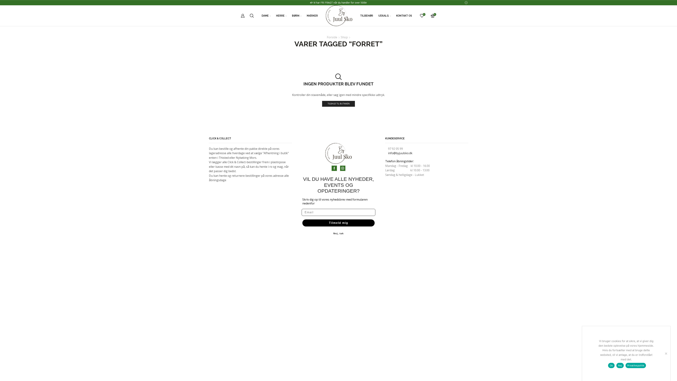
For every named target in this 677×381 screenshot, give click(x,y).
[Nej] (666, 353)
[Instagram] (342, 168)
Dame (265, 15)
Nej (620, 365)
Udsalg (383, 15)
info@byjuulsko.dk (400, 153)
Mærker (312, 15)
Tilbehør (366, 15)
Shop (344, 37)
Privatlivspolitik (635, 365)
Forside (332, 37)
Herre (280, 15)
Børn (295, 15)
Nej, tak (338, 233)
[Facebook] (334, 168)
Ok (611, 365)
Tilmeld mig (338, 222)
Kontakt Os (404, 15)
